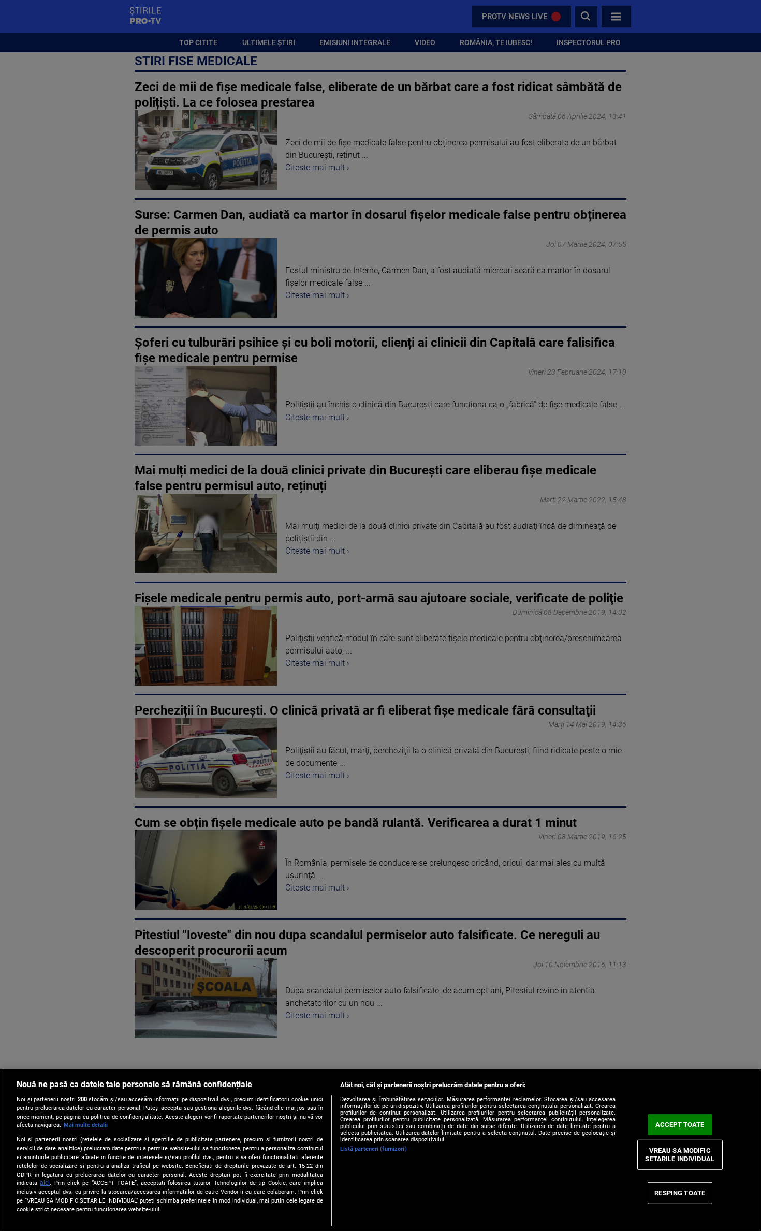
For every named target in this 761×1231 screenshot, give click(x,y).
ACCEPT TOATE (680, 1124)
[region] (380, 1150)
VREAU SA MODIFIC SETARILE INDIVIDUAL (679, 1155)
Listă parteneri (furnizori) (373, 1149)
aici (45, 1182)
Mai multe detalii (86, 1125)
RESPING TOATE (679, 1193)
